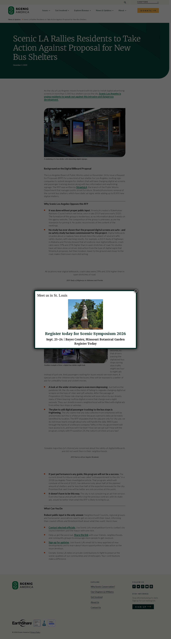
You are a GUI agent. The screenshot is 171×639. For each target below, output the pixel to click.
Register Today (85, 343)
